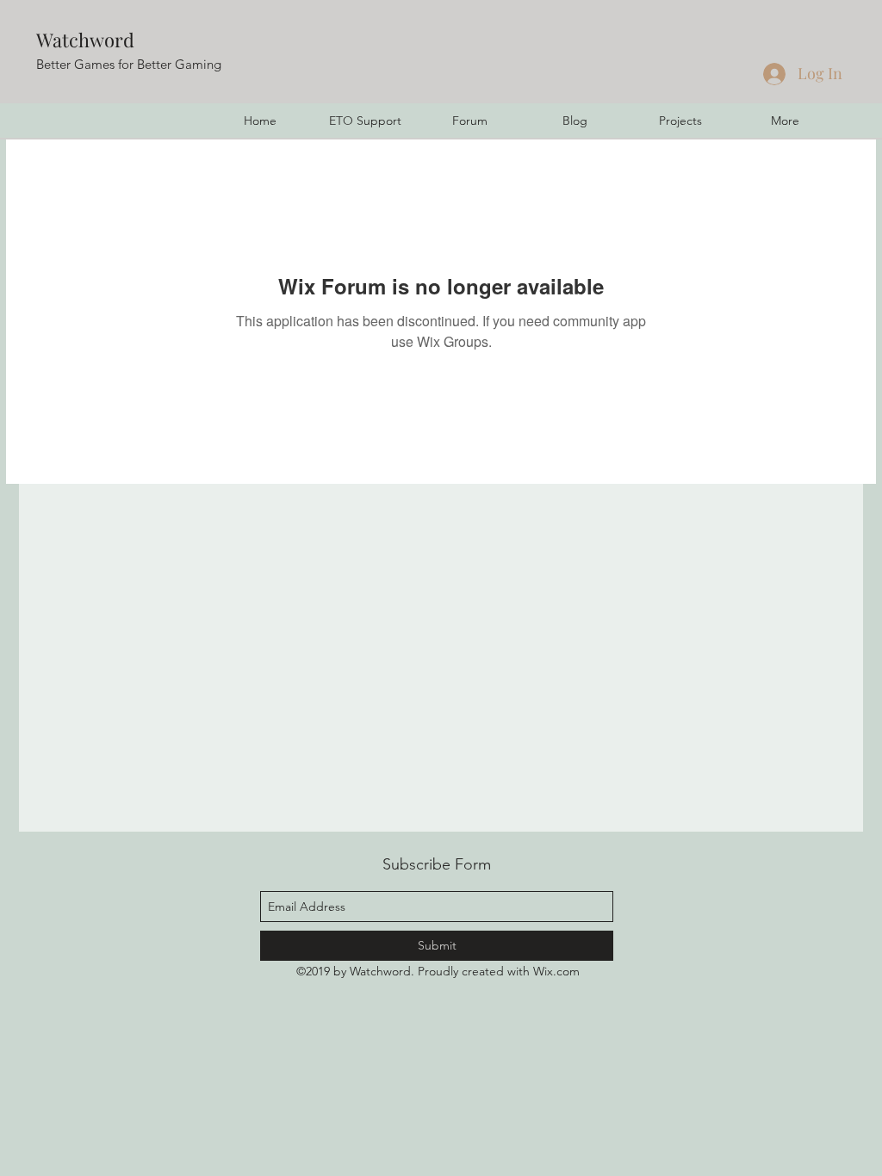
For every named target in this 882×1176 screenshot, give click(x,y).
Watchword (85, 40)
